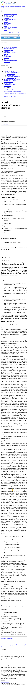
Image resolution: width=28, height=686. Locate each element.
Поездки (6, 20)
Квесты (5, 26)
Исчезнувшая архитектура (13, 76)
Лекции (6, 22)
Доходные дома (10, 75)
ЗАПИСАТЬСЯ (5, 124)
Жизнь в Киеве (7, 83)
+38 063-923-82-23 (14, 32)
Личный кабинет (5, 6)
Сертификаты (7, 23)
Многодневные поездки (10, 19)
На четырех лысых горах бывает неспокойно (15, 93)
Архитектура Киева (9, 71)
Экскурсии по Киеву (9, 15)
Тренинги (6, 18)
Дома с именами (11, 74)
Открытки (6, 24)
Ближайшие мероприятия (10, 14)
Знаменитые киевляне (9, 84)
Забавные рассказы (8, 82)
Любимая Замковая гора (10, 96)
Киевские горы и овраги (10, 80)
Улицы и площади (11, 78)
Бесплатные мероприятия (10, 27)
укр (1, 10)
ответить (3, 661)
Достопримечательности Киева (12, 79)
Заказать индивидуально (16, 6)
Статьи (5, 30)
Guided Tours (7, 28)
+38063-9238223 (5, 682)
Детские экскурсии (8, 16)
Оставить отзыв (5, 650)
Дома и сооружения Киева (13, 72)
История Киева (7, 86)
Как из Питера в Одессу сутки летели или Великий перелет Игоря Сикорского (14, 90)
